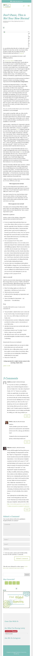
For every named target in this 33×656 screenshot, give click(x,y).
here (17, 129)
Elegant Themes (16, 652)
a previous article (9, 60)
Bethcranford (7, 21)
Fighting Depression (18, 21)
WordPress (16, 653)
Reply (27, 416)
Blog (12, 21)
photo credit (6, 365)
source (21, 53)
